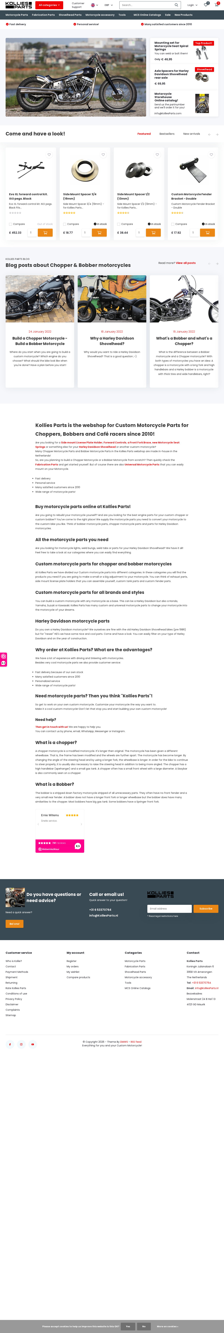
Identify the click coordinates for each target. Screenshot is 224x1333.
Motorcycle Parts (17, 15)
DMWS (124, 1042)
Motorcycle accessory (100, 15)
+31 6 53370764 (100, 910)
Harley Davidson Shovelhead (97, 447)
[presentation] (209, 135)
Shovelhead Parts (70, 15)
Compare (19, 224)
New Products (183, 15)
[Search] (176, 5)
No (144, 1326)
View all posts (186, 263)
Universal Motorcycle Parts (142, 464)
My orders (73, 966)
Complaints (13, 1010)
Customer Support (78, 5)
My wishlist (73, 972)
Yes (128, 1326)
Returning (11, 983)
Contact (11, 966)
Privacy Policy (14, 999)
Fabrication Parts (43, 15)
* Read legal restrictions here (162, 916)
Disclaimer (12, 1004)
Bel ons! (14, 924)
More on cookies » (167, 1326)
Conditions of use (16, 993)
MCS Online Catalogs (147, 15)
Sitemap (11, 1015)
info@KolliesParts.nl (103, 916)
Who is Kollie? (14, 961)
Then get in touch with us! (51, 727)
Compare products (78, 977)
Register (71, 961)
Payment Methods (17, 972)
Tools (122, 15)
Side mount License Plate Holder (81, 442)
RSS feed (136, 1042)
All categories (48, 5)
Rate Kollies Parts (16, 988)
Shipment (12, 977)
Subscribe (206, 908)
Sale (168, 15)
